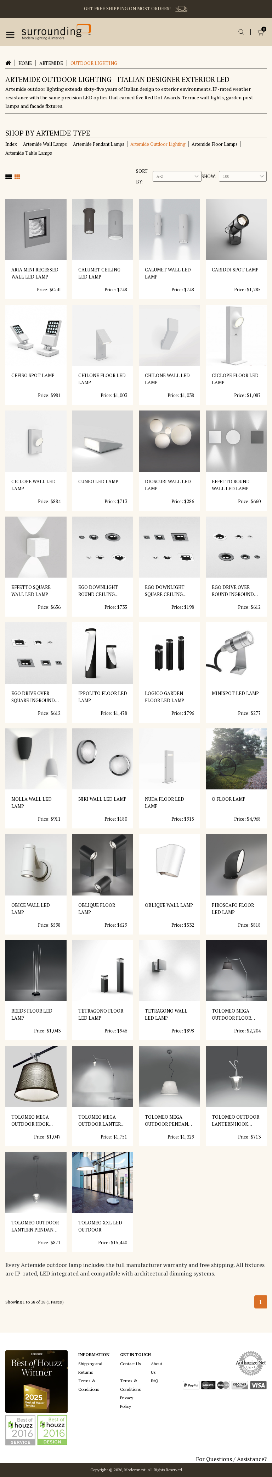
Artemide (51, 63)
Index (11, 144)
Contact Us (130, 1363)
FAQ (154, 1380)
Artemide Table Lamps (28, 153)
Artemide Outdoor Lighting (158, 144)
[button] (10, 34)
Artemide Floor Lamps (215, 144)
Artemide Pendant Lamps (98, 144)
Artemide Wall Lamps (45, 144)
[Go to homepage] (56, 32)
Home (25, 63)
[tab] (8, 176)
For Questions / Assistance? (231, 1459)
